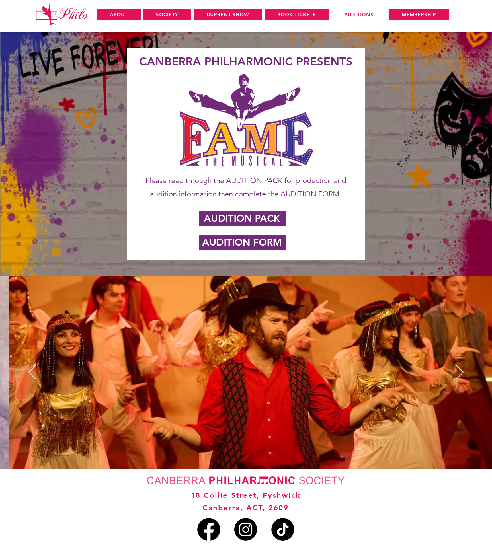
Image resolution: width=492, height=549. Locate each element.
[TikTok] (282, 529)
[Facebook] (208, 529)
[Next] (460, 372)
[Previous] (32, 372)
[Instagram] (245, 529)
